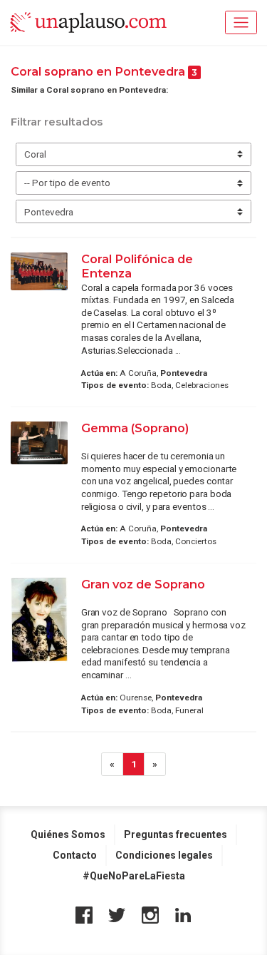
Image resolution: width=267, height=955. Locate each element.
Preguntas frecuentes (175, 834)
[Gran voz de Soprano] (39, 620)
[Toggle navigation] (241, 22)
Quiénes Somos (68, 834)
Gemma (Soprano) (135, 428)
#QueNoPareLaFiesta (134, 876)
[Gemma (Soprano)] (39, 443)
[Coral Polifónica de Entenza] (39, 271)
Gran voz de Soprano (143, 584)
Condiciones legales (164, 855)
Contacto (75, 855)
